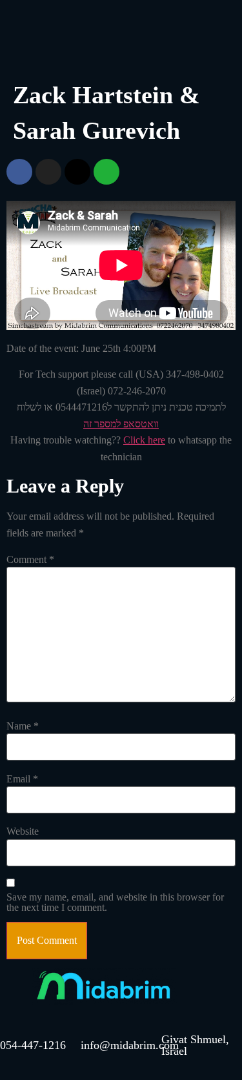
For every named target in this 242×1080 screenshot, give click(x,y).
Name (22, 726)
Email (22, 779)
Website (22, 831)
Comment (30, 560)
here (155, 439)
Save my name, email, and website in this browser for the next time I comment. (115, 902)
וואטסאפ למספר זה (121, 423)
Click (134, 439)
